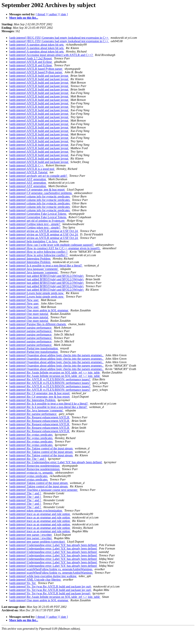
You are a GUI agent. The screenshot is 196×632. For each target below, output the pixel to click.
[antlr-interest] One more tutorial (29, 313)
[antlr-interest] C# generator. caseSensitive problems (41, 193)
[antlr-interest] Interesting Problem (30, 258)
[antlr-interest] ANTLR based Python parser (36, 68)
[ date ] (63, 14)
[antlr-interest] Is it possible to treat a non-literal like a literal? (46, 265)
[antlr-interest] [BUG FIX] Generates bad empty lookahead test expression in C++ (59, 37)
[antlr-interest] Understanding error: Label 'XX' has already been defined (53, 545)
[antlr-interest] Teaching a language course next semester (43, 489)
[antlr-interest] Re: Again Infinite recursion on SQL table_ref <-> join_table (54, 372)
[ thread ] (41, 14)
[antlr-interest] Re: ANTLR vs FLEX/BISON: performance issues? (50, 379)
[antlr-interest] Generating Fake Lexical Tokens (38, 213)
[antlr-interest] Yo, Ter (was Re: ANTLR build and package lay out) (50, 586)
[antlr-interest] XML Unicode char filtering (35, 579)
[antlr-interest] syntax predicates (28, 476)
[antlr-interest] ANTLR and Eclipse (31, 61)
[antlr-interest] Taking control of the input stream (38, 483)
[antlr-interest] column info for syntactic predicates (39, 196)
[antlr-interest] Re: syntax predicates (31, 434)
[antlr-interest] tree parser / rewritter (30, 534)
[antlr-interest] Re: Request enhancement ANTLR (39, 417)
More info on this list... (23, 17)
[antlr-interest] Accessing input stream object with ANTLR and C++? (51, 55)
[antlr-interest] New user (24, 300)
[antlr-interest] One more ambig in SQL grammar (39, 310)
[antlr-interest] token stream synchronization (36, 510)
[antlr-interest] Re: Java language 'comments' (36, 410)
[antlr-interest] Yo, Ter (22, 583)
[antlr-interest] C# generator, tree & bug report (37, 189)
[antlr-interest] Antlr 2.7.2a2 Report (30, 58)
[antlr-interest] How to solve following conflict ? (38, 251)
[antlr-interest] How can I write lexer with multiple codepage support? (51, 244)
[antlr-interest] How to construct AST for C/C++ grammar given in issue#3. (55, 248)
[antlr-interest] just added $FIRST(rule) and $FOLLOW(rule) (46, 275)
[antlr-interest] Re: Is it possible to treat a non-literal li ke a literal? (48, 403)
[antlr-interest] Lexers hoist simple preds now (36, 293)
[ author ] (53, 14)
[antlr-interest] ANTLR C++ (26, 165)
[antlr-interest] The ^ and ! (25, 493)
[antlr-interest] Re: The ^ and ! (28, 458)
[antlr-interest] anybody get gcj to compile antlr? (38, 175)
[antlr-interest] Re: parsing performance (33, 414)
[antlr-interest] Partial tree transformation (34, 348)
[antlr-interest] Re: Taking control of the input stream (41, 448)
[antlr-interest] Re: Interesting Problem (32, 400)
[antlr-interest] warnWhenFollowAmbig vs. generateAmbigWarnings (51, 569)
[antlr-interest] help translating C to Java (33, 241)
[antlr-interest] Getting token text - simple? (35, 224)
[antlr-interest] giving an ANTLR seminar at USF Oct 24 (43, 231)
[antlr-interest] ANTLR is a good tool (32, 168)
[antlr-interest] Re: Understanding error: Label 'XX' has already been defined (55, 462)
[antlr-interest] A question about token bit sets (36, 44)
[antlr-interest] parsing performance (30, 327)
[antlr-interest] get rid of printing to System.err (37, 220)
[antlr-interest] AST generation (28, 179)
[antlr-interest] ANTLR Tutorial (28, 172)
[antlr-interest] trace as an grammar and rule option (40, 514)
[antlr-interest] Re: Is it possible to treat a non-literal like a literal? (48, 407)
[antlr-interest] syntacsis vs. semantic (31, 472)
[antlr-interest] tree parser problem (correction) (37, 541)
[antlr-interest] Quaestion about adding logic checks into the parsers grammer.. (56, 355)
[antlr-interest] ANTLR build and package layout (39, 75)
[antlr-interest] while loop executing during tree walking (43, 576)
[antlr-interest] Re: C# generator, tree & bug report (39, 393)
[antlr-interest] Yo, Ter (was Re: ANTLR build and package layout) (50, 593)
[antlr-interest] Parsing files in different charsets (38, 324)
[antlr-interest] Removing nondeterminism (34, 465)
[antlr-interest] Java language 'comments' (34, 269)
